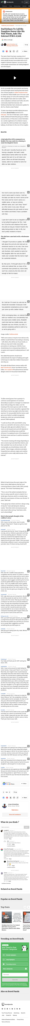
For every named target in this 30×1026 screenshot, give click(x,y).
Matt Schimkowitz (6, 367)
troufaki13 (6, 830)
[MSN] (17, 1008)
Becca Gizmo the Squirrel (13, 861)
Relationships (10, 25)
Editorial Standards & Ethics (8, 1019)
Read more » (15, 810)
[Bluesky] (12, 1008)
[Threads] (14, 1008)
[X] (9, 1008)
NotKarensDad (13, 334)
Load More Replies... (11, 846)
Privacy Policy (20, 1019)
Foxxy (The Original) (8, 849)
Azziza (5, 872)
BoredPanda (8, 2)
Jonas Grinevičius (11, 44)
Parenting (4, 25)
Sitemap (15, 1015)
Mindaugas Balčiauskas (12, 45)
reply (10, 838)
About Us (23, 1013)
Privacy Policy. (25, 985)
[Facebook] (2, 1008)
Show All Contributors (15, 814)
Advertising (16, 1013)
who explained (9, 369)
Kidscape (3, 114)
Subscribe (15, 979)
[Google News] (19, 1008)
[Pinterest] (7, 1008)
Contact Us (8, 1015)
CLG (8, 841)
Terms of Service (6, 1021)
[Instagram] (4, 1008)
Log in (26, 2)
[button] (25, 907)
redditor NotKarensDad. (21, 92)
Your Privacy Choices (7, 1013)
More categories (8, 968)
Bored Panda (7, 1004)
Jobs (3, 1015)
